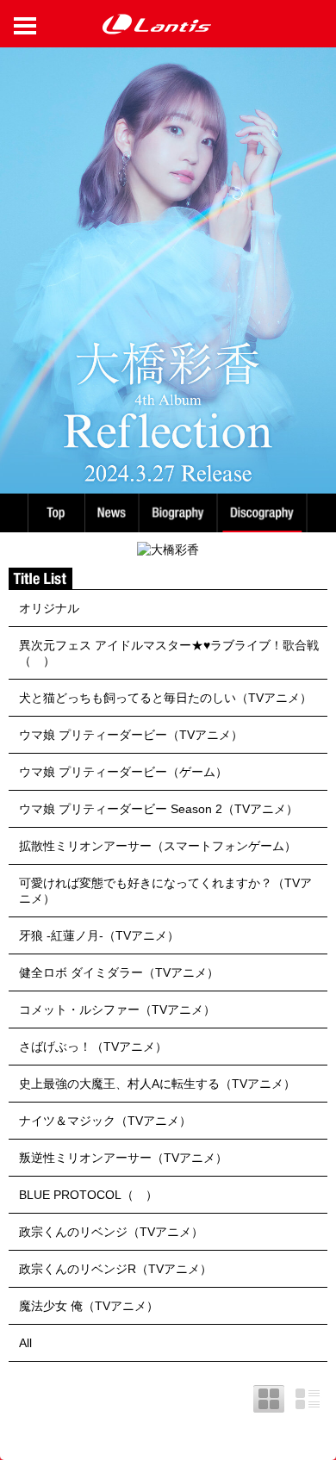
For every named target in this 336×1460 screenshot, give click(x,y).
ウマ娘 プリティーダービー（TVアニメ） (131, 735)
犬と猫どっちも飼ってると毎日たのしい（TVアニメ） (165, 698)
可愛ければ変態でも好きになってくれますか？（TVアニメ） (165, 890)
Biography (179, 513)
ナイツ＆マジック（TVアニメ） (105, 1121)
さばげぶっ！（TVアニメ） (93, 1046)
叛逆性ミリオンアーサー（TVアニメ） (123, 1158)
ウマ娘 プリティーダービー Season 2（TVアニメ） (158, 809)
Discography (263, 513)
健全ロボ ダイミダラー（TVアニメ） (119, 972)
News (111, 513)
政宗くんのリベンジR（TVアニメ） (115, 1269)
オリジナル (49, 608)
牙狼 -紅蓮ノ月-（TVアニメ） (99, 935)
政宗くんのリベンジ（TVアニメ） (111, 1232)
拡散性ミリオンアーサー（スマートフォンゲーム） (157, 846)
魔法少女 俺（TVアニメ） (89, 1306)
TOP (55, 513)
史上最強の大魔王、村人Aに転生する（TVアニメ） (157, 1083)
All (25, 1343)
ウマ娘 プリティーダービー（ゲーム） (123, 772)
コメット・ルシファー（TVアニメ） (117, 1009)
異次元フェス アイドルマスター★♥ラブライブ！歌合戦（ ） (169, 653)
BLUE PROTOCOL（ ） (88, 1195)
